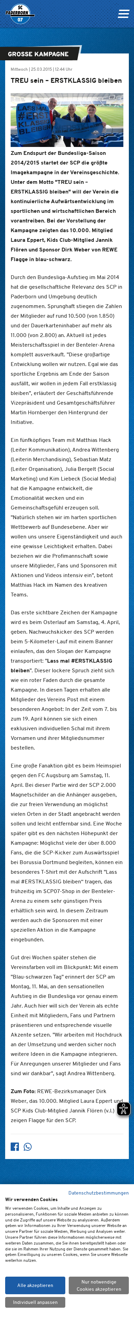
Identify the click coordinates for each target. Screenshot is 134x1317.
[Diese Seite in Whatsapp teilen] (28, 1147)
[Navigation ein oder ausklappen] (124, 14)
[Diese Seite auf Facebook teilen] (15, 1147)
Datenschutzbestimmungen (98, 1193)
